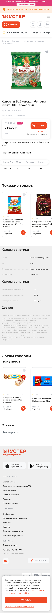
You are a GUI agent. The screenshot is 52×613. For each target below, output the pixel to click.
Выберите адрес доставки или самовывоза (28, 9)
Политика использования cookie (19, 607)
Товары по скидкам (17, 33)
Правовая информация (13, 536)
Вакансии (7, 523)
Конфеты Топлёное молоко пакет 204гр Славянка (12, 400)
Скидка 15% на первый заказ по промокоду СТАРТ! (26, 3)
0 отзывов (20, 115)
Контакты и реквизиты (13, 531)
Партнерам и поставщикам (15, 518)
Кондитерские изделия (33, 41)
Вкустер (5, 41)
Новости (6, 527)
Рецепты (7, 499)
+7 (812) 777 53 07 (12, 550)
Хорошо (26, 600)
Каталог (16, 41)
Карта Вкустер (9, 482)
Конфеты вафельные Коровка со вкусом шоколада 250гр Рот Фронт (13, 223)
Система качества (11, 495)
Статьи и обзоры (10, 503)
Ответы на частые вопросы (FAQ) (17, 486)
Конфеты (9, 43)
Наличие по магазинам (37, 134)
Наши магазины (9, 490)
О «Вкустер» (8, 514)
